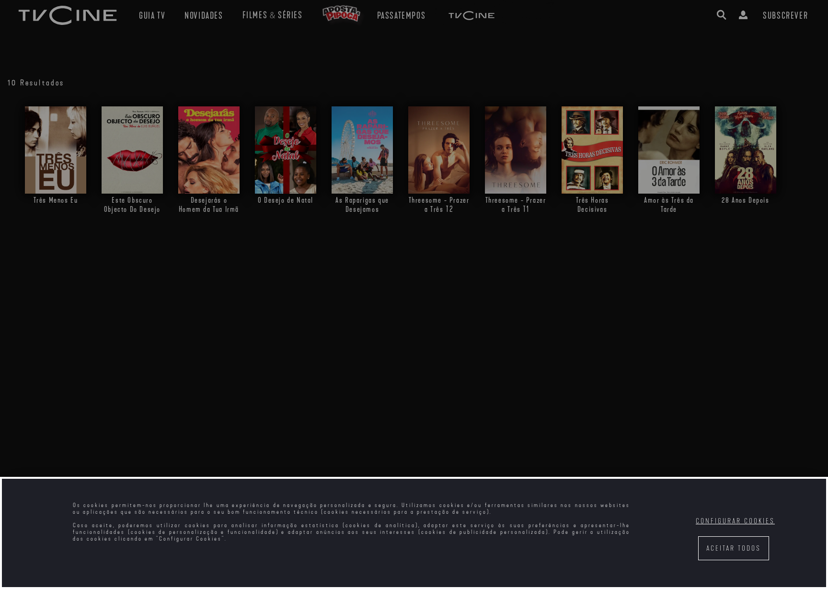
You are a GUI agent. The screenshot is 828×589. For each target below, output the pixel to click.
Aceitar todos (733, 548)
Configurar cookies (735, 521)
